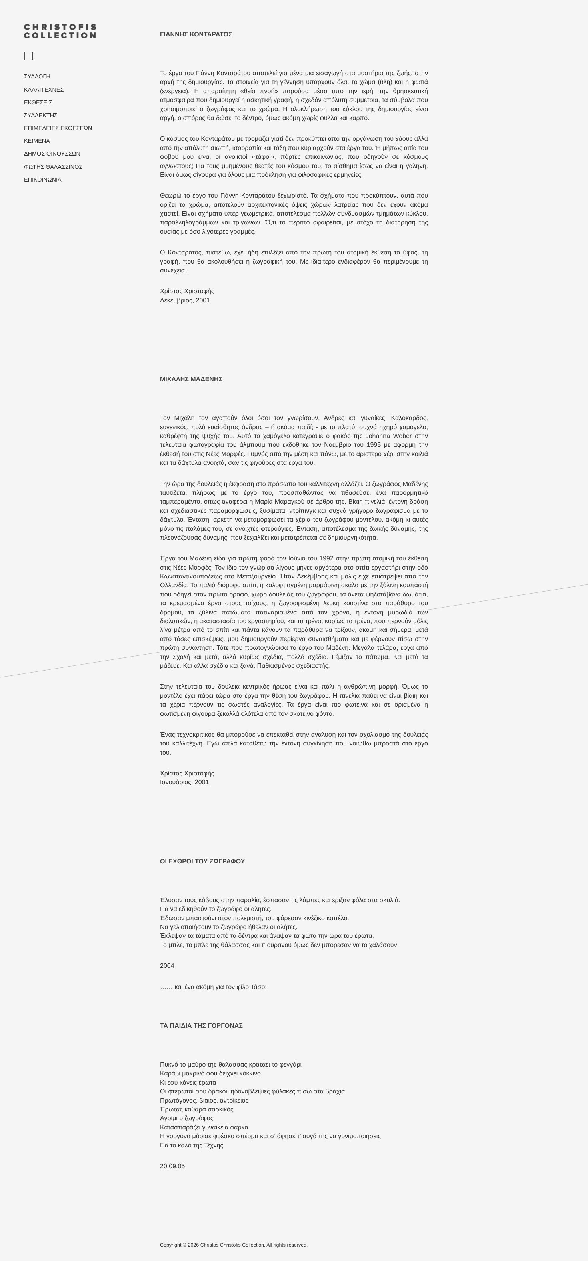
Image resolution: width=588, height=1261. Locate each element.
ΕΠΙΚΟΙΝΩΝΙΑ (42, 180)
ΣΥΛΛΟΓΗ (37, 77)
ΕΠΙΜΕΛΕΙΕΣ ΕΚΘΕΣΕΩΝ (58, 128)
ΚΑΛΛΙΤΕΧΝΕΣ (44, 90)
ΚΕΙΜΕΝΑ (37, 141)
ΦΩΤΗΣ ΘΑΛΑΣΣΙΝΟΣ (53, 167)
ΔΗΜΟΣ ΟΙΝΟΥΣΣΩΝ (52, 154)
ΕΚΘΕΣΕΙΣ (38, 103)
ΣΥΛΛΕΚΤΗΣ (41, 115)
